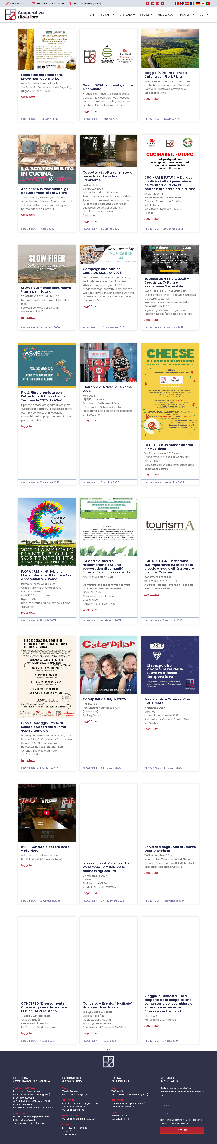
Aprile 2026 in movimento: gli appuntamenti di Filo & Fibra (44, 191)
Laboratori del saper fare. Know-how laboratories (42, 77)
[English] (181, 4)
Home (91, 14)
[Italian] (176, 4)
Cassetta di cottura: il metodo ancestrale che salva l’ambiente (107, 176)
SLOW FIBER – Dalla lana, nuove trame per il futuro (46, 289)
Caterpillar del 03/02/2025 (104, 699)
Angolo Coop (166, 14)
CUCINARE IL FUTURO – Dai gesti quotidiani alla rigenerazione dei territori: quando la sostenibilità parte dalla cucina (169, 183)
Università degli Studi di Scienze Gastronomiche (170, 849)
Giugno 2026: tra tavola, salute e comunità (108, 87)
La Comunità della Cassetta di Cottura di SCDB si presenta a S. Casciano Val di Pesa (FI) (108, 1114)
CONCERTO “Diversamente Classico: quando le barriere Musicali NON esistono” (44, 1007)
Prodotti (105, 14)
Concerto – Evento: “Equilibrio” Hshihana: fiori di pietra (108, 1005)
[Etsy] (162, 3)
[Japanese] (202, 4)
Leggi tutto (28, 97)
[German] (197, 4)
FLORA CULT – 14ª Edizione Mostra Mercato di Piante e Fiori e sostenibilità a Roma (46, 575)
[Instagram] (152, 3)
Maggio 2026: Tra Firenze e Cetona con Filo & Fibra (165, 75)
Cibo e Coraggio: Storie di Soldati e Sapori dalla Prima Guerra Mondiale (43, 727)
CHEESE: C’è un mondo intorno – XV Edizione (168, 447)
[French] (192, 4)
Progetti (185, 14)
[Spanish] (187, 4)
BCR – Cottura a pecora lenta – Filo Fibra (45, 849)
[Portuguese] (207, 4)
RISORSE (144, 14)
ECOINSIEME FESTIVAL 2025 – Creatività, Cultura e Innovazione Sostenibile (166, 282)
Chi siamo (126, 14)
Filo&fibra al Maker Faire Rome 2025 (107, 389)
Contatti (206, 14)
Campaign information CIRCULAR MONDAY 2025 (102, 271)
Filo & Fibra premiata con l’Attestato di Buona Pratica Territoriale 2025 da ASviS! (44, 396)
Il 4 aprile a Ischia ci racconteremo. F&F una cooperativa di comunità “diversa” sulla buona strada (106, 567)
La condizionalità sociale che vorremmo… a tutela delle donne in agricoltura (106, 867)
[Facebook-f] (147, 3)
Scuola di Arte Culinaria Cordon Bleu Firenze (170, 701)
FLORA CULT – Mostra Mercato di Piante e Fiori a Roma (45, 1132)
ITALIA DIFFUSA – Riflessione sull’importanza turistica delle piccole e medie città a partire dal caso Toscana (169, 567)
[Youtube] (157, 3)
